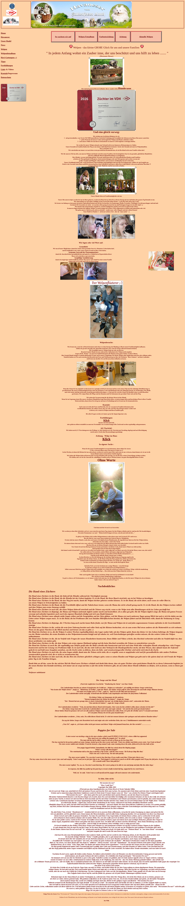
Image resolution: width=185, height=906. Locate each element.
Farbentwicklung (106, 37)
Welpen (4, 49)
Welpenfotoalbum (8, 53)
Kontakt (4, 73)
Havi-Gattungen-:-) (9, 58)
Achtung (122, 37)
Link (3, 69)
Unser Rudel (6, 41)
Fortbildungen (7, 65)
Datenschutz (6, 77)
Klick (106, 420)
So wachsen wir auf (63, 37)
